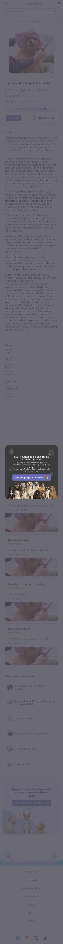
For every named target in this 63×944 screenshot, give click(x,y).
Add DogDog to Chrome (29, 477)
